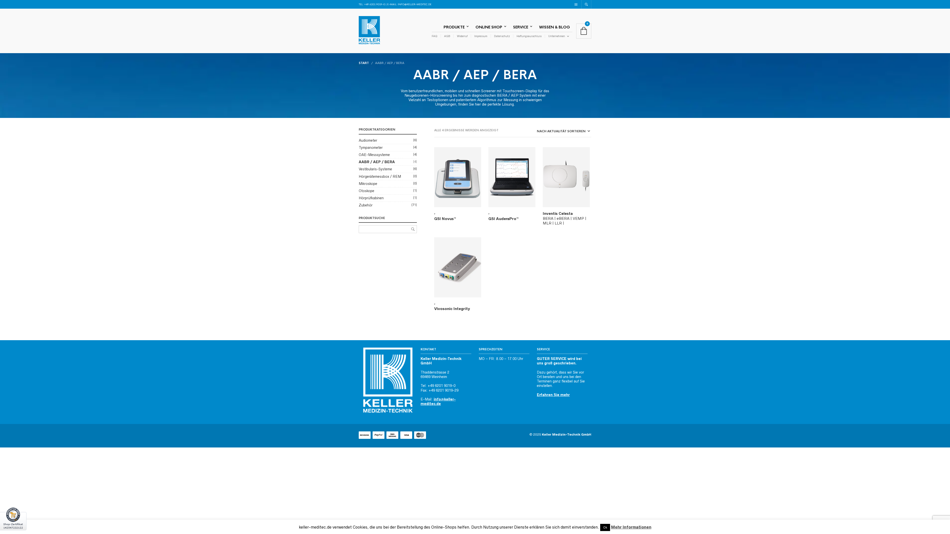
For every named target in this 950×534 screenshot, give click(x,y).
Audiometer (368, 140)
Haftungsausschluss (529, 36)
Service (520, 27)
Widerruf (462, 36)
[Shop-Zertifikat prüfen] (13, 520)
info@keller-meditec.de (414, 4)
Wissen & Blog (554, 27)
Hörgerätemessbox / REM (380, 176)
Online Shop (488, 27)
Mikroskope (368, 184)
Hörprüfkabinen (371, 198)
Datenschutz (502, 36)
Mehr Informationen (631, 527)
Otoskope (366, 191)
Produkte (454, 27)
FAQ (434, 36)
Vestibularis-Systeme (375, 169)
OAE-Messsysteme (374, 155)
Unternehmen (556, 36)
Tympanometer (371, 148)
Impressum (480, 36)
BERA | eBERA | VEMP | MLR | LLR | (564, 218)
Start (364, 63)
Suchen (413, 229)
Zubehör (366, 205)
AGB (447, 36)
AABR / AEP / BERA (377, 162)
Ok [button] (605, 527)
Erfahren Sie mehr (553, 395)
